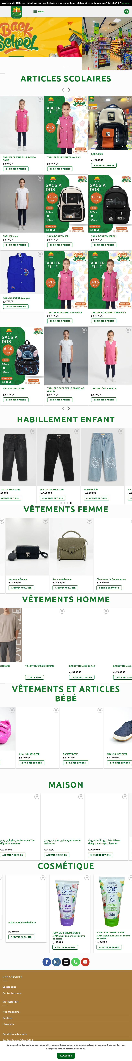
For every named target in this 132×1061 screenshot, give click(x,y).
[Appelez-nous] (75, 948)
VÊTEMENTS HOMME (66, 586)
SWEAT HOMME (84, 641)
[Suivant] (68, 77)
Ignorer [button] (126, 2)
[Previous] (7, 446)
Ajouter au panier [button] (104, 152)
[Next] (125, 37)
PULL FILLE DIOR (27, 476)
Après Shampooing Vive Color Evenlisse (75, 907)
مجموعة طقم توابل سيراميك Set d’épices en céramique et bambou (47, 829)
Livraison (8, 1011)
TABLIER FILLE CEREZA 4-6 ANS (63, 144)
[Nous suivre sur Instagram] (56, 948)
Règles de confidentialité (17, 1027)
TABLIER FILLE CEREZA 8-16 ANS (64, 299)
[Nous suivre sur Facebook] (46, 948)
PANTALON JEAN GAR (73, 476)
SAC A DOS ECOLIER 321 (104, 222)
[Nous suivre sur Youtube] (85, 948)
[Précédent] (63, 77)
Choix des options (16, 155)
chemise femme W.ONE (26, 565)
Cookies (7, 1004)
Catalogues (9, 973)
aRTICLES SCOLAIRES (66, 65)
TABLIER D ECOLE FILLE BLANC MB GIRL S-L (65, 376)
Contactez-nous (11, 979)
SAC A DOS (97, 140)
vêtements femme (66, 496)
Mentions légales (12, 1033)
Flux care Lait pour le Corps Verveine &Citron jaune (29, 923)
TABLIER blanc (10, 222)
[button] (39, 11)
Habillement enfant (66, 406)
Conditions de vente (14, 1020)
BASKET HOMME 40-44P (45, 652)
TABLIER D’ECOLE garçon (16, 284)
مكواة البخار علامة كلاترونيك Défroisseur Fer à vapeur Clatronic (92, 829)
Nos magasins (10, 998)
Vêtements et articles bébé (66, 680)
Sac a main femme (67, 565)
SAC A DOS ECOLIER (57, 222)
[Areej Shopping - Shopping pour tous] (16, 11)
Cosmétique (66, 852)
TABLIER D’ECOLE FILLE (103, 375)
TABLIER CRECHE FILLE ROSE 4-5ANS (19, 145)
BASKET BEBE (83, 740)
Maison (66, 771)
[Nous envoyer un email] (66, 948)
